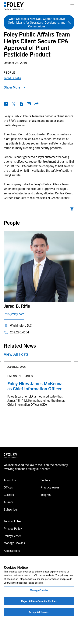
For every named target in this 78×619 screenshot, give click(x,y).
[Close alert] (69, 22)
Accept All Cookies (39, 612)
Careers (9, 494)
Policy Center (12, 536)
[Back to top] (72, 210)
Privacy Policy (13, 528)
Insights (46, 494)
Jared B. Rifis (12, 78)
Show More (12, 87)
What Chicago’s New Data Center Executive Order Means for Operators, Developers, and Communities (37, 22)
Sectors (45, 480)
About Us (10, 480)
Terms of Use (12, 521)
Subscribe (10, 509)
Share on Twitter (13, 104)
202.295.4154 (19, 332)
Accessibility (12, 550)
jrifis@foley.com (14, 314)
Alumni (8, 502)
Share (36, 104)
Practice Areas (50, 487)
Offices (8, 487)
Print (21, 104)
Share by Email (29, 104)
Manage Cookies (39, 590)
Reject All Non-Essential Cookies (39, 601)
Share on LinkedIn (6, 104)
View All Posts (16, 354)
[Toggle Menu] (72, 6)
